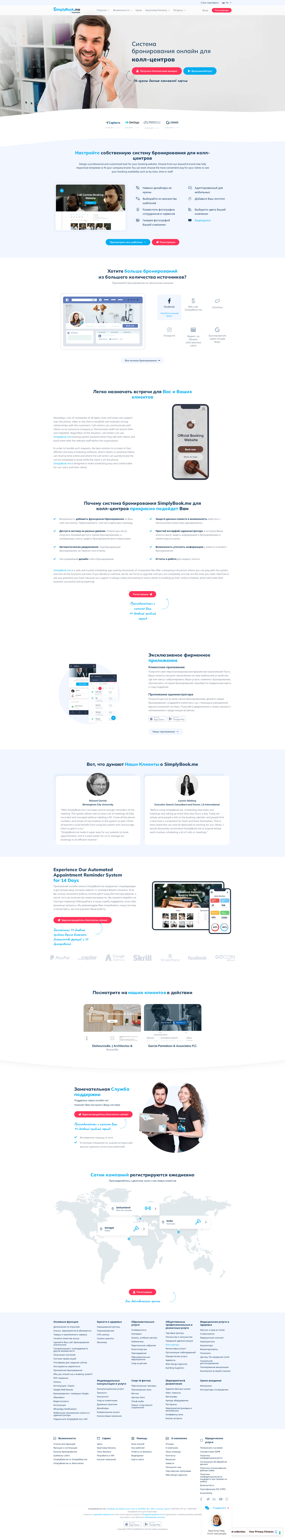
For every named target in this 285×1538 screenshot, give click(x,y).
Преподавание (139, 1353)
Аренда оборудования (177, 1400)
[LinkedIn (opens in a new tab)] (216, 1499)
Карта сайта (137, 1459)
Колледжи (136, 1333)
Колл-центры (172, 1344)
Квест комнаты (173, 1392)
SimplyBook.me (62, 436)
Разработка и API (105, 1455)
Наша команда (173, 1451)
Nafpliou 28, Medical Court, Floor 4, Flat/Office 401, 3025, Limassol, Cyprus (139, 1508)
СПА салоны (103, 1334)
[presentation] (144, 1229)
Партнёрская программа (178, 1471)
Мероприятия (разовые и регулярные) (179, 1409)
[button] (103, 10)
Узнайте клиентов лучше (66, 1338)
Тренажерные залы (141, 1389)
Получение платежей (64, 1354)
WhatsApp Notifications (65, 1408)
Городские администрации (179, 1340)
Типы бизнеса (104, 1451)
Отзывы (170, 1443)
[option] (103, 321)
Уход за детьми (139, 1363)
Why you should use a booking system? (72, 1374)
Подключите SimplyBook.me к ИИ (70, 1419)
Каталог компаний (106, 1459)
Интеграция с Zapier (64, 1385)
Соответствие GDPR (210, 1451)
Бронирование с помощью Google (71, 1393)
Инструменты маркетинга (66, 1366)
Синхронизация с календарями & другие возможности (70, 1349)
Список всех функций (64, 1443)
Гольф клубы (137, 1401)
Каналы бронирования (65, 1451)
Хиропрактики (207, 1341)
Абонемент (59, 1397)
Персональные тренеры (143, 1385)
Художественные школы (178, 1388)
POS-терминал (60, 1378)
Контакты (170, 1455)
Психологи (205, 1353)
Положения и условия (211, 1447)
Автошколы (206, 1385)
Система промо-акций (64, 1358)
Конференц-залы (174, 1414)
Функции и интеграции (65, 1447)
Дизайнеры (103, 1408)
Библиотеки (137, 1341)
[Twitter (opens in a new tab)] (209, 1499)
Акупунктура (206, 1345)
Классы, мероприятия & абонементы (72, 1330)
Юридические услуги (176, 1356)
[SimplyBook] (66, 10)
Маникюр (102, 1342)
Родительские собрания (143, 1345)
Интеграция (59, 1405)
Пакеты (57, 1381)
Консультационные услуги (110, 1388)
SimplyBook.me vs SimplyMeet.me (70, 1459)
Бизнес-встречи (174, 1418)
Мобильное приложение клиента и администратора (71, 1414)
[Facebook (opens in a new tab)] (203, 1499)
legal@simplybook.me (153, 1514)
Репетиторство (139, 1349)
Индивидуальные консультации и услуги (111, 1382)
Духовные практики (107, 1404)
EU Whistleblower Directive (153, 1517)
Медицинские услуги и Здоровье (214, 1323)
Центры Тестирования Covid (214, 1357)
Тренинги (102, 1392)
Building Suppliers (175, 1367)
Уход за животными (107, 1400)
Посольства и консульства (179, 1336)
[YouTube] (222, 1499)
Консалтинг (103, 1396)
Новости (170, 1463)
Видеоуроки (203, 220)
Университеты (138, 1329)
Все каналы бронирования (141, 360)
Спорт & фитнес (141, 1380)
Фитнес (135, 1393)
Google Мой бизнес (63, 1389)
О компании (172, 1447)
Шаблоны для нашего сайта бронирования (193, 317)
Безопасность (207, 1485)
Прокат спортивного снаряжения (141, 1406)
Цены (139, 10)
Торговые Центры (175, 1333)
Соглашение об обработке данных (213, 1463)
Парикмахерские (105, 1330)
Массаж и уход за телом (212, 1329)
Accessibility (206, 1493)
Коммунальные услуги (108, 1412)
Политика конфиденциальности (211, 1456)
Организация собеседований (181, 1352)
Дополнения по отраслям (66, 1326)
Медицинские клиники (212, 1337)
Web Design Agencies (176, 1364)
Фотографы (171, 1396)
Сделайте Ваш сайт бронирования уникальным (71, 1343)
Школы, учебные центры (144, 1337)
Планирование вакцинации (214, 1367)
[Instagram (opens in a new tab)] (228, 1499)
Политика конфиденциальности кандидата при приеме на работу (213, 1478)
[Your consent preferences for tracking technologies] (280, 1533)
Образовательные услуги (142, 1323)
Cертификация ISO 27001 (213, 1489)
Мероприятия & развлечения (175, 1382)
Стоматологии (207, 1333)
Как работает (138, 1447)
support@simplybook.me (103, 1514)
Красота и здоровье (109, 1321)
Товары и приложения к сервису (70, 1334)
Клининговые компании (109, 1415)
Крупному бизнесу (106, 1447)
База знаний (137, 1443)
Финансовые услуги (176, 1348)
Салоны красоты (105, 1338)
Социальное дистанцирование (209, 1362)
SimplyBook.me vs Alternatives (68, 1463)
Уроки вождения (210, 1380)
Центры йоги (138, 1397)
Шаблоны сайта (61, 1455)
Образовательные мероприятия (140, 1358)
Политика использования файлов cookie (213, 1469)
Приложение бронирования (67, 1370)
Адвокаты (170, 1360)
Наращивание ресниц (108, 1326)
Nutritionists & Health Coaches (215, 1371)
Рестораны (171, 1404)
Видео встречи (61, 1401)
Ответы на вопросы (141, 1451)
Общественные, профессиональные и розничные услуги (179, 1325)
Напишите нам (173, 1467)
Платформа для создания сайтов (70, 1362)
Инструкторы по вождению (214, 1389)
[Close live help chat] (228, 1508)
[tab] (169, 308)
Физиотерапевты (209, 1349)
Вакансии (170, 1459)
